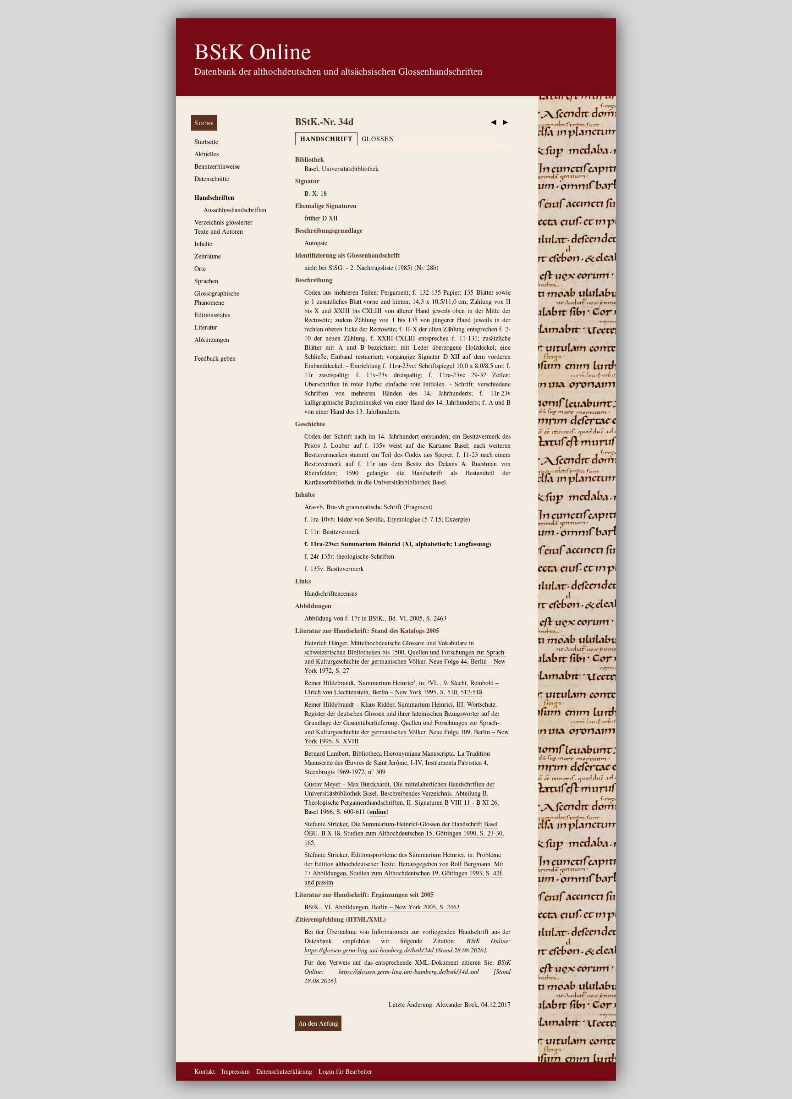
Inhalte (203, 243)
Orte (200, 268)
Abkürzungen (211, 339)
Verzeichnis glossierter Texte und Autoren (223, 227)
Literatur (205, 327)
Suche (204, 122)
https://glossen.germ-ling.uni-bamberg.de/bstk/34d (369, 949)
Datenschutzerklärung (284, 1071)
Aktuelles (206, 153)
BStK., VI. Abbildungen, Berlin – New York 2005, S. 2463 (382, 906)
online (377, 811)
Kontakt (204, 1071)
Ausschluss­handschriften (235, 209)
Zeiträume (207, 256)
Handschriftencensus (330, 593)
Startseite (206, 141)
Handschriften (214, 197)
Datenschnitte (211, 178)
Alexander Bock (457, 1004)
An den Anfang (318, 1023)
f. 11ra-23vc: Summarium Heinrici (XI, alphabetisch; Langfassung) (397, 544)
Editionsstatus (212, 314)
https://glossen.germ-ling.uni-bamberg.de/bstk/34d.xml (409, 971)
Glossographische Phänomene (216, 298)
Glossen (378, 138)
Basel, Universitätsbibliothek (341, 168)
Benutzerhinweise (217, 166)
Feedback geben (215, 358)
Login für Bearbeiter (345, 1071)
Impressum (235, 1071)
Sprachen (206, 280)
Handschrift (326, 138)
